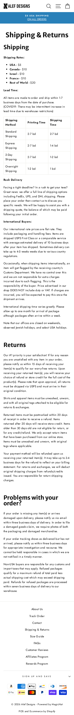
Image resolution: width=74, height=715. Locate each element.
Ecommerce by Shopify (42, 711)
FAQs (37, 643)
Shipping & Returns (37, 629)
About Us (37, 609)
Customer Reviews (37, 650)
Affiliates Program (37, 657)
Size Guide (37, 636)
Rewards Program (37, 664)
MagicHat (57, 704)
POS (21, 711)
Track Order (37, 616)
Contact (37, 623)
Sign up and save (37, 676)
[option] (37, 18)
